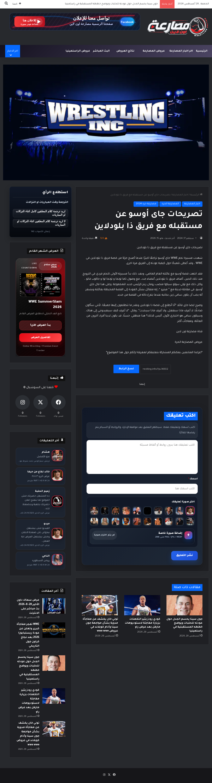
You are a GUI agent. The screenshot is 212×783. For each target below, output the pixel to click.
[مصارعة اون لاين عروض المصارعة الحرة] (178, 27)
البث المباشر (101, 51)
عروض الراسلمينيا (78, 51)
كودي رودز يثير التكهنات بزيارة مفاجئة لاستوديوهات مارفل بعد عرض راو (118, 4)
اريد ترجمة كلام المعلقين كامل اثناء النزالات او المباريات (40, 213)
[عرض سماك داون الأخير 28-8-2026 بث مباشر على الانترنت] (53, 606)
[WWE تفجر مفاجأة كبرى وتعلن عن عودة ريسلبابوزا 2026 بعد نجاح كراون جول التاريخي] (53, 630)
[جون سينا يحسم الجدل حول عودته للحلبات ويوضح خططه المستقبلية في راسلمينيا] (184, 605)
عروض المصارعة (154, 51)
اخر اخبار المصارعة (181, 51)
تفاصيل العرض (40, 337)
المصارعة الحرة (170, 204)
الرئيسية (201, 51)
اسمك (193, 479)
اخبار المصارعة (180, 195)
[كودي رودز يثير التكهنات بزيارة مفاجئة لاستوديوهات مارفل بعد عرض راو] (142, 605)
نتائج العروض (125, 51)
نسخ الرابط (126, 368)
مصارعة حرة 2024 (146, 204)
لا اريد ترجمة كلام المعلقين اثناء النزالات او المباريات (41, 223)
